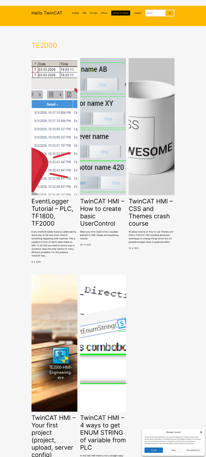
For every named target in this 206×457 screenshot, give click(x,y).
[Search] (169, 13)
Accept (154, 450)
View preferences (193, 450)
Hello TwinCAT (46, 13)
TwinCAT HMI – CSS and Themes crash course (151, 212)
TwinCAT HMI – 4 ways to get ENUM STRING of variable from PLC (103, 432)
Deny (173, 450)
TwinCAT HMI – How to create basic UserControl (102, 212)
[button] (201, 432)
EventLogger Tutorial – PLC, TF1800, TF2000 (52, 212)
